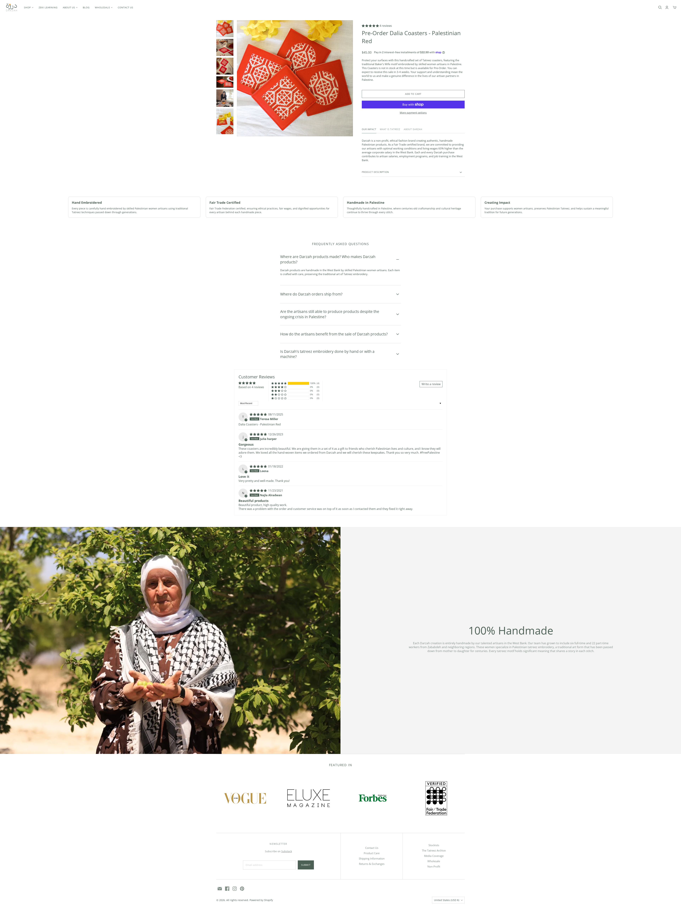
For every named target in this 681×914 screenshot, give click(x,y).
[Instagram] (234, 888)
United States (446, 900)
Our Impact (369, 129)
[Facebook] (227, 888)
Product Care (372, 853)
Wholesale (433, 861)
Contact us (125, 7)
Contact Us (371, 848)
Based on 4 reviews (251, 387)
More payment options (413, 112)
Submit (306, 864)
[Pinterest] (242, 888)
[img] (258, 414)
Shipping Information (372, 858)
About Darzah (413, 129)
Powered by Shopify (261, 900)
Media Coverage (434, 856)
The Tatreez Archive (434, 850)
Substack (286, 851)
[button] (371, 26)
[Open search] (660, 7)
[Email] (220, 888)
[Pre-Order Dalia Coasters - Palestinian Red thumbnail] (224, 28)
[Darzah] (11, 7)
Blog (86, 7)
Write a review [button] (431, 384)
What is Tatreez (390, 129)
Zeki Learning (48, 7)
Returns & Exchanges (371, 864)
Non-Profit (433, 866)
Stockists (433, 845)
